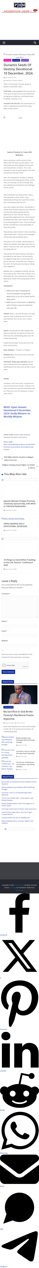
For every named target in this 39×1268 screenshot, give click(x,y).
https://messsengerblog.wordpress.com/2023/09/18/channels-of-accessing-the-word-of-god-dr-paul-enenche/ (19, 446)
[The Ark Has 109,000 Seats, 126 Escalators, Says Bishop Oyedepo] (8, 766)
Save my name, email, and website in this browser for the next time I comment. (17, 655)
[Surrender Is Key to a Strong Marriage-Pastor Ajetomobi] (8, 754)
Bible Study (7, 60)
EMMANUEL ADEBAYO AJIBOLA (14, 80)
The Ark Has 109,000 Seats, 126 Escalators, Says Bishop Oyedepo (25, 764)
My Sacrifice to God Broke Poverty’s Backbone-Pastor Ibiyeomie (18, 715)
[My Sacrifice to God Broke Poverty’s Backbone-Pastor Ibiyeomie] (19, 694)
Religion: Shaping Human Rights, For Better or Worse (18, 466)
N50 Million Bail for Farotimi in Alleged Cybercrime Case (18, 458)
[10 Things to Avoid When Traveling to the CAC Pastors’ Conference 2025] (19, 539)
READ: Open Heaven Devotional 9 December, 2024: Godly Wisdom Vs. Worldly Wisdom (17, 411)
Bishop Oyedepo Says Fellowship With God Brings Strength (25, 740)
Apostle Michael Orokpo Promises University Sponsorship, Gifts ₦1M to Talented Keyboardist (19, 504)
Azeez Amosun (20, 723)
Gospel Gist (25, 60)
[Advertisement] (19, 28)
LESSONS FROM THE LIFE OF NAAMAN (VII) (16, 818)
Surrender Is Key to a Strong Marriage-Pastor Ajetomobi (25, 752)
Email (4, 631)
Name (5, 621)
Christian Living (8, 707)
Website (5, 641)
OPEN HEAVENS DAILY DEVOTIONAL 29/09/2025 (15, 525)
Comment (6, 594)
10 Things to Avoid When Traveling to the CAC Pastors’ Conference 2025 (19, 562)
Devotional (16, 60)
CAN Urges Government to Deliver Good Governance (19, 809)
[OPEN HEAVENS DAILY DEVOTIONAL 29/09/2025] (13, 519)
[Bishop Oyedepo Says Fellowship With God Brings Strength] (8, 742)
